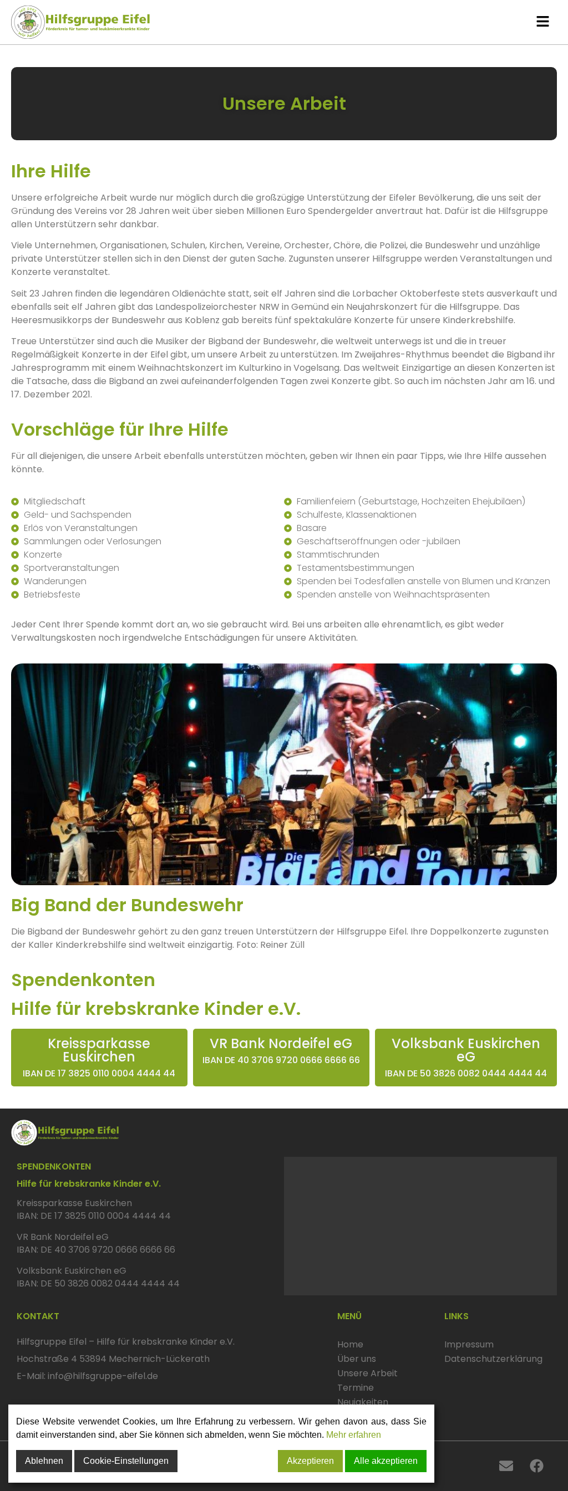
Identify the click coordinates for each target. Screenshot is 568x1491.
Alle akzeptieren (386, 1461)
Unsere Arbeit (367, 1373)
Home (350, 1344)
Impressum (469, 1344)
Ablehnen (44, 1461)
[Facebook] (537, 1466)
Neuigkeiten (362, 1402)
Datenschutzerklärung (484, 1358)
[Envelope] (506, 1466)
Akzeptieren (310, 1461)
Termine (355, 1387)
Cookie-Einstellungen (126, 1461)
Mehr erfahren (353, 1434)
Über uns (356, 1358)
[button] (542, 22)
